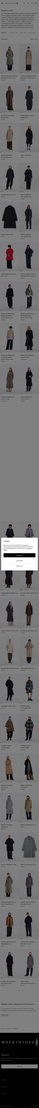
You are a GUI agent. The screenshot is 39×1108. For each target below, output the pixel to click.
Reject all (19, 566)
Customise (19, 560)
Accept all (19, 555)
